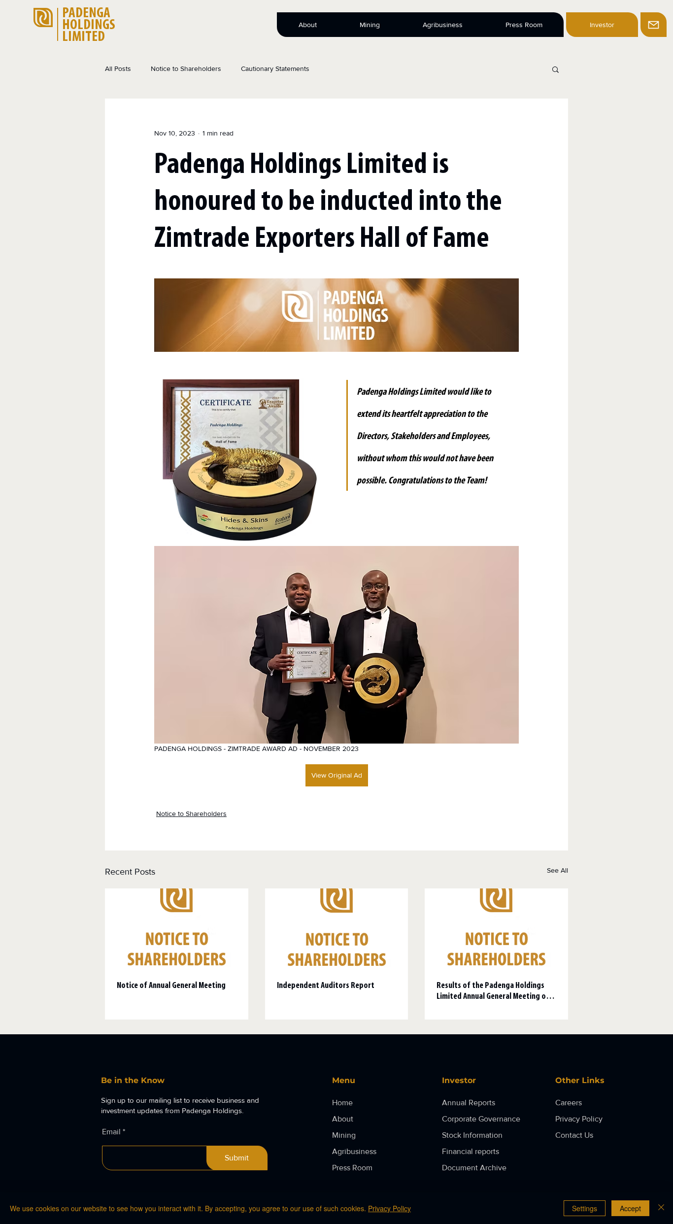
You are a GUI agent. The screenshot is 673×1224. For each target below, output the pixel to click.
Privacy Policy (389, 1208)
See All (557, 870)
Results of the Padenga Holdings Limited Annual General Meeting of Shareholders (493, 992)
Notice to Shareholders (186, 68)
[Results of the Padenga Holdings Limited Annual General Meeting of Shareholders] (496, 928)
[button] (555, 69)
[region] (655, 24)
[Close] (661, 1208)
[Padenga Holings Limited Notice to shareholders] (336, 928)
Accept (630, 1208)
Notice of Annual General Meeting (171, 986)
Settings (584, 1208)
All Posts (118, 68)
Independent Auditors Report (325, 986)
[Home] (653, 24)
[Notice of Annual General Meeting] (176, 928)
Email (111, 1132)
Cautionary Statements (275, 68)
